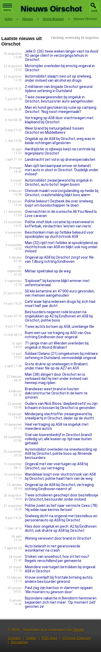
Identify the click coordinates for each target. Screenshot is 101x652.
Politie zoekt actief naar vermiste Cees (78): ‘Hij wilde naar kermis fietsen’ (61, 507)
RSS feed (49, 638)
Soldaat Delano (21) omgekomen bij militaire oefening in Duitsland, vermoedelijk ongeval (61, 355)
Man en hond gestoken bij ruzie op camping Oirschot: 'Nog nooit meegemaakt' (60, 109)
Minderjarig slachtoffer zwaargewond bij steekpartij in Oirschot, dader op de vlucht (59, 416)
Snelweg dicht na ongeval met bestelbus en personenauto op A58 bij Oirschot (61, 518)
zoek (94, 11)
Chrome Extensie (76, 638)
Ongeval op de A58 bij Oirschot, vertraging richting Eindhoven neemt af (59, 487)
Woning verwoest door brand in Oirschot (58, 538)
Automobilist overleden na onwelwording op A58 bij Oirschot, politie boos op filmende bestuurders (61, 453)
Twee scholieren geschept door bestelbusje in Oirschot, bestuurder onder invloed (61, 497)
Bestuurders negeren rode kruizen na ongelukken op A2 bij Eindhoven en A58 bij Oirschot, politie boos (59, 316)
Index (8, 19)
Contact (14, 638)
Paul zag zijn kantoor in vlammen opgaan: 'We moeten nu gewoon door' (59, 590)
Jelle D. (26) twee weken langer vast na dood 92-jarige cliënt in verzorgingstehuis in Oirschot (61, 55)
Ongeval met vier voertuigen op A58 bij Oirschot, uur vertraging (56, 466)
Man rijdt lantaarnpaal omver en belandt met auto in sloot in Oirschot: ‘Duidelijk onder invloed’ (61, 170)
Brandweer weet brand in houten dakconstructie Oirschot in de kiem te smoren (56, 393)
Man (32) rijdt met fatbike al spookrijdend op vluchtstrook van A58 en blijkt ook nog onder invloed (61, 247)
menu (7, 10)
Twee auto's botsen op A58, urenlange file (59, 326)
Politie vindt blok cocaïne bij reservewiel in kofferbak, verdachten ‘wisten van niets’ (59, 224)
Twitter (31, 638)
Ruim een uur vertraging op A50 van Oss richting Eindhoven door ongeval (58, 335)
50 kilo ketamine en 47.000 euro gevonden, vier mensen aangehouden (60, 293)
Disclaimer (19, 642)
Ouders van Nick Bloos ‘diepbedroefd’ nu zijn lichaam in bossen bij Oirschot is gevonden (61, 405)
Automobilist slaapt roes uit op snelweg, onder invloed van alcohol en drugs (58, 78)
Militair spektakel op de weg (48, 271)
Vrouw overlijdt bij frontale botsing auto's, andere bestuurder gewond (59, 579)
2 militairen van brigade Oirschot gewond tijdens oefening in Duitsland (58, 89)
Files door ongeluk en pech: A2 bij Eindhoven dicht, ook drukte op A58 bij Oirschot (61, 528)
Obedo (78, 630)
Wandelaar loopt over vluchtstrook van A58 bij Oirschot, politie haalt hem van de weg (60, 476)
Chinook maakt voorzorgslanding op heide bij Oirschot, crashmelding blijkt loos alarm (61, 193)
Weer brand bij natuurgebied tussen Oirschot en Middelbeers (54, 130)
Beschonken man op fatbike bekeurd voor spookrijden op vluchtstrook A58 (59, 234)
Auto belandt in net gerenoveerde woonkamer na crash (52, 548)
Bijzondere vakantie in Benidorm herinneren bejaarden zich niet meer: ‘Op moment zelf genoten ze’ (61, 602)
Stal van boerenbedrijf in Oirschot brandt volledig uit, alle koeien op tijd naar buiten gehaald (58, 439)
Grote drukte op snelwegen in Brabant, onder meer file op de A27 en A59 (56, 366)
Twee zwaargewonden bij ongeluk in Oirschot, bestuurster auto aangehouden (59, 99)
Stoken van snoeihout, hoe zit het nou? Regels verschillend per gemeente (57, 558)
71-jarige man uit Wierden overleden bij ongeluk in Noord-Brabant (57, 345)
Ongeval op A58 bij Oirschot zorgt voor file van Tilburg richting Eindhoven (59, 259)
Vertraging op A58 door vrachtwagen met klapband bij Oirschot (59, 120)
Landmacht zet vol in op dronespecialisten (60, 159)
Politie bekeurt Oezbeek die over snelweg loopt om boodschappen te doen (59, 203)
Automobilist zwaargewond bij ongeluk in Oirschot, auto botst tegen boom (58, 182)
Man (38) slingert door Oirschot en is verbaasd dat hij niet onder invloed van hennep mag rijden (56, 378)
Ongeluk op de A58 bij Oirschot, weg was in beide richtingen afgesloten (60, 141)
